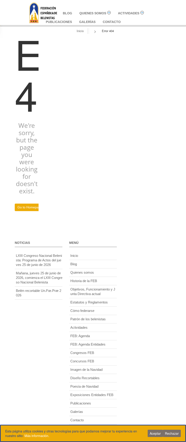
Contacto (112, 22)
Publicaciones (59, 22)
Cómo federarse (82, 311)
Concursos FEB (82, 361)
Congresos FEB (82, 353)
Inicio (51, 13)
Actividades (128, 13)
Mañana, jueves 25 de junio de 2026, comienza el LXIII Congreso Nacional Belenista (39, 277)
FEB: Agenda (80, 336)
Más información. (36, 435)
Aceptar (155, 433)
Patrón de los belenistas (88, 319)
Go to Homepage (29, 207)
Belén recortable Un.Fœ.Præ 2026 (38, 293)
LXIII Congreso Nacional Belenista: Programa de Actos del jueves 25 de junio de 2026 (39, 260)
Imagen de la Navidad (86, 369)
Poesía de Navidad (84, 386)
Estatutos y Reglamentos (89, 302)
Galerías (87, 22)
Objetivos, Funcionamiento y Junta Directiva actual (92, 291)
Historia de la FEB (83, 281)
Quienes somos (92, 13)
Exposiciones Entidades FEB (91, 395)
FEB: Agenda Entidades (87, 344)
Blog (67, 13)
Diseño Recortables (85, 378)
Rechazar (172, 433)
